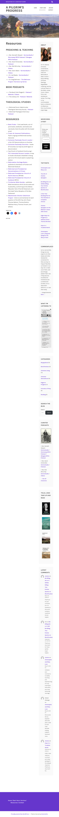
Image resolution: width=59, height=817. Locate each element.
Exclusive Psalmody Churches (18, 144)
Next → (43, 294)
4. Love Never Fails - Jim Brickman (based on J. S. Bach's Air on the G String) (46, 331)
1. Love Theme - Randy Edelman (45, 318)
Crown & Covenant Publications (19, 133)
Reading (43, 394)
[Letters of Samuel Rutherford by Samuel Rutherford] (46, 514)
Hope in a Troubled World (47, 745)
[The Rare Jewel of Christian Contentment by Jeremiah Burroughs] (46, 559)
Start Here (43, 7)
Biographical (44, 362)
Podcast (11, 64)
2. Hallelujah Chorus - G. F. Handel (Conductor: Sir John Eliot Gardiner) (46, 322)
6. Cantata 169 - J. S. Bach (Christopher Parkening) (46, 339)
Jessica (47, 576)
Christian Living (45, 370)
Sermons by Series (20, 82)
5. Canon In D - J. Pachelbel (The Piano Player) (46, 335)
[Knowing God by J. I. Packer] (46, 529)
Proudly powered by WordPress (20, 814)
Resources (42, 10)
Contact (50, 10)
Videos (10, 68)
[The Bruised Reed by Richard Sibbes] (46, 544)
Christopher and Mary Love (48, 662)
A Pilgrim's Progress (15, 8)
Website (11, 94)
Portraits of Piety (46, 388)
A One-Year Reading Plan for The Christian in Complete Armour (45, 197)
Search (43, 409)
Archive (51, 7)
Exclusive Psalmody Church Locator (20, 140)
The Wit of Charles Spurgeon (44, 175)
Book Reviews (45, 366)
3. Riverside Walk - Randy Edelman (45, 327)
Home (35, 7)
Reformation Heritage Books (17, 162)
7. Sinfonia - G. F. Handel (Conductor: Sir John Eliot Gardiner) (45, 344)
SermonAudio (28, 55)
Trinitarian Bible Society (16, 182)
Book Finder (12, 124)
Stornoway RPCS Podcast (16, 57)
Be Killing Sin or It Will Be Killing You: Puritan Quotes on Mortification (46, 185)
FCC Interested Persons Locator (18, 153)
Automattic (44, 814)
